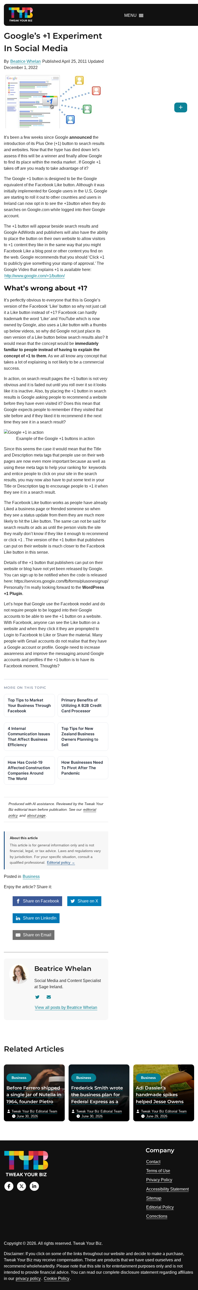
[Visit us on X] (21, 1186)
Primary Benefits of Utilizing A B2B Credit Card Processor (81, 705)
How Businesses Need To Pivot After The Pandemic (82, 768)
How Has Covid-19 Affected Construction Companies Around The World (29, 770)
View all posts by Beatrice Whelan (66, 1007)
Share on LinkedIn (39, 918)
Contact (153, 1162)
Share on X (87, 901)
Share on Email (36, 935)
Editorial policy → (61, 862)
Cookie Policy (56, 1278)
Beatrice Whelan (25, 61)
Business (31, 876)
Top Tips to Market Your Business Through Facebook (29, 705)
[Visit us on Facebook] (9, 1186)
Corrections (156, 1216)
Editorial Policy (160, 1207)
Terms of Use (158, 1171)
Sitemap (153, 1198)
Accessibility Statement (167, 1189)
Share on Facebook (40, 901)
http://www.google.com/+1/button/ (34, 276)
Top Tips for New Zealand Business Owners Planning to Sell (79, 736)
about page (36, 815)
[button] (130, 15)
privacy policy (28, 1278)
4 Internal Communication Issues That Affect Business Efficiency (29, 736)
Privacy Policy (159, 1180)
